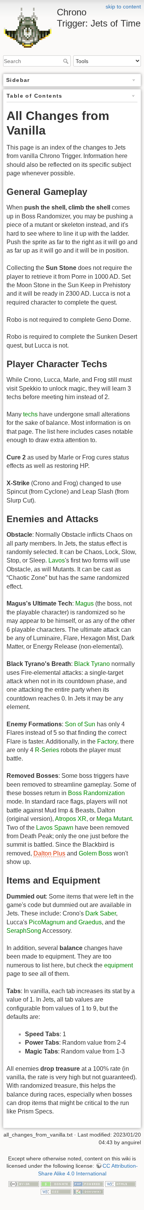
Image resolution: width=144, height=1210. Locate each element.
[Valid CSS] (56, 1191)
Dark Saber (100, 913)
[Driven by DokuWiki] (88, 1191)
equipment (118, 965)
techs (30, 414)
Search (66, 61)
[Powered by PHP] (88, 1184)
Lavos (56, 560)
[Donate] (56, 1184)
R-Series (47, 750)
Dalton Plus (49, 853)
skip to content (123, 6)
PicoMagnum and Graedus (65, 922)
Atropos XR (70, 819)
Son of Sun (80, 724)
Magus (84, 603)
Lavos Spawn (54, 827)
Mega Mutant (114, 819)
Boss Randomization (96, 793)
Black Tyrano (92, 664)
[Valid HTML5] (120, 1184)
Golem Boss (95, 853)
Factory (107, 741)
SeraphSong (24, 930)
